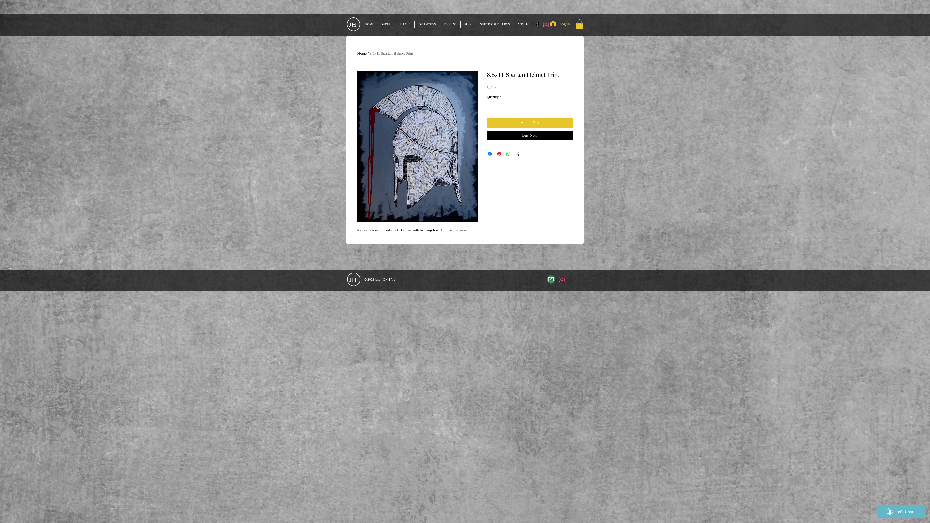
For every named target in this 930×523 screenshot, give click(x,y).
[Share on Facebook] (490, 154)
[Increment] (505, 105)
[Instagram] (562, 279)
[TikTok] (538, 24)
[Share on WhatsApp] (508, 154)
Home (362, 53)
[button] (579, 24)
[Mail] (551, 279)
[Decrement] (491, 105)
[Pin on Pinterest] (499, 154)
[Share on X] (517, 154)
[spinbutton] (498, 105)
